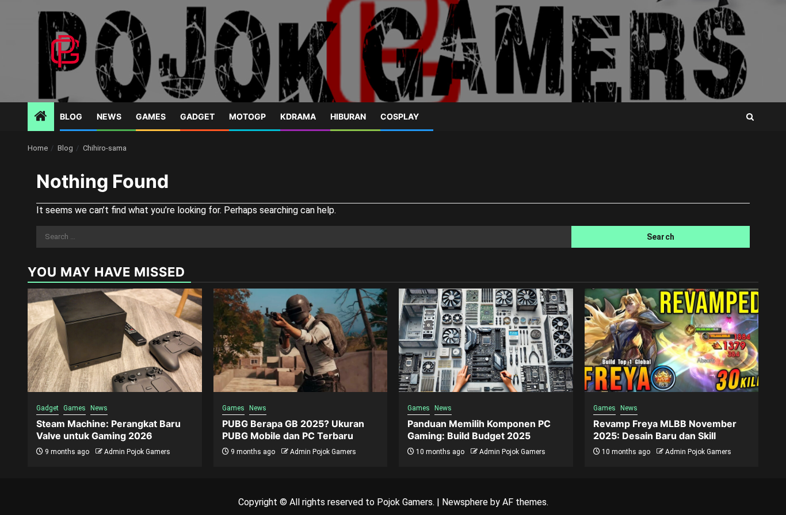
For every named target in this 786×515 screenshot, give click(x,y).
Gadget (197, 116)
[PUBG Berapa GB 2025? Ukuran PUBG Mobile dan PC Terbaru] (300, 340)
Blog (71, 116)
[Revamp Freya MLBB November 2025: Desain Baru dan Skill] (672, 340)
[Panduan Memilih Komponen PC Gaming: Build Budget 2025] (486, 340)
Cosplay (399, 116)
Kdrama (298, 116)
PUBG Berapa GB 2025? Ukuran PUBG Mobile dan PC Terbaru (293, 429)
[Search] (750, 117)
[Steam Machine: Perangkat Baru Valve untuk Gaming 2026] (115, 340)
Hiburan (348, 116)
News (109, 116)
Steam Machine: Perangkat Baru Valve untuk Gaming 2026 (108, 429)
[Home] (41, 117)
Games (151, 116)
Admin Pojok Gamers (137, 452)
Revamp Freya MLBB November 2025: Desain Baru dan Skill (665, 429)
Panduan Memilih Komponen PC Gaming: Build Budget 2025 (479, 429)
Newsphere (465, 502)
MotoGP (247, 116)
